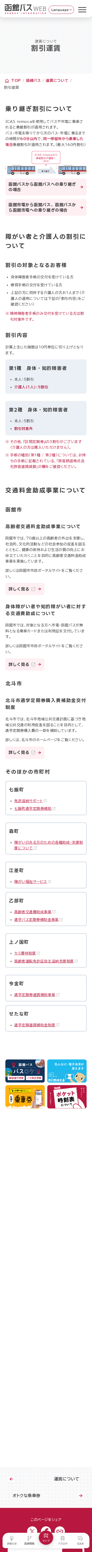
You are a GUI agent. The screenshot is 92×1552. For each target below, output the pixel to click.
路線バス (33, 80)
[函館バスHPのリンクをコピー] (60, 1531)
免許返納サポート (28, 801)
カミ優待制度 (25, 953)
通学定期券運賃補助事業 (34, 995)
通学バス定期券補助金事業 (36, 919)
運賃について (57, 80)
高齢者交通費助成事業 (33, 912)
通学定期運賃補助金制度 (34, 1025)
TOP (16, 80)
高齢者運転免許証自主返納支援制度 (44, 961)
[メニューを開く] (82, 10)
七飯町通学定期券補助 (33, 808)
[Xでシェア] (32, 1531)
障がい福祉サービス (30, 881)
